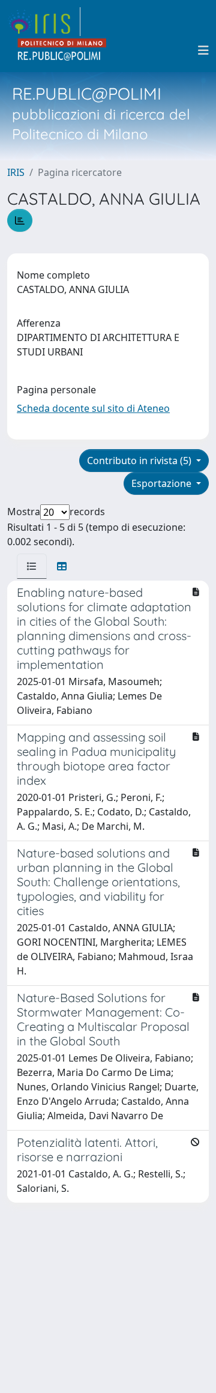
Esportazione (162, 483)
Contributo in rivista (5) (140, 460)
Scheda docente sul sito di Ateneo (93, 408)
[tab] (32, 566)
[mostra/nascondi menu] (203, 50)
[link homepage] (43, 21)
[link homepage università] (62, 50)
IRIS (16, 172)
